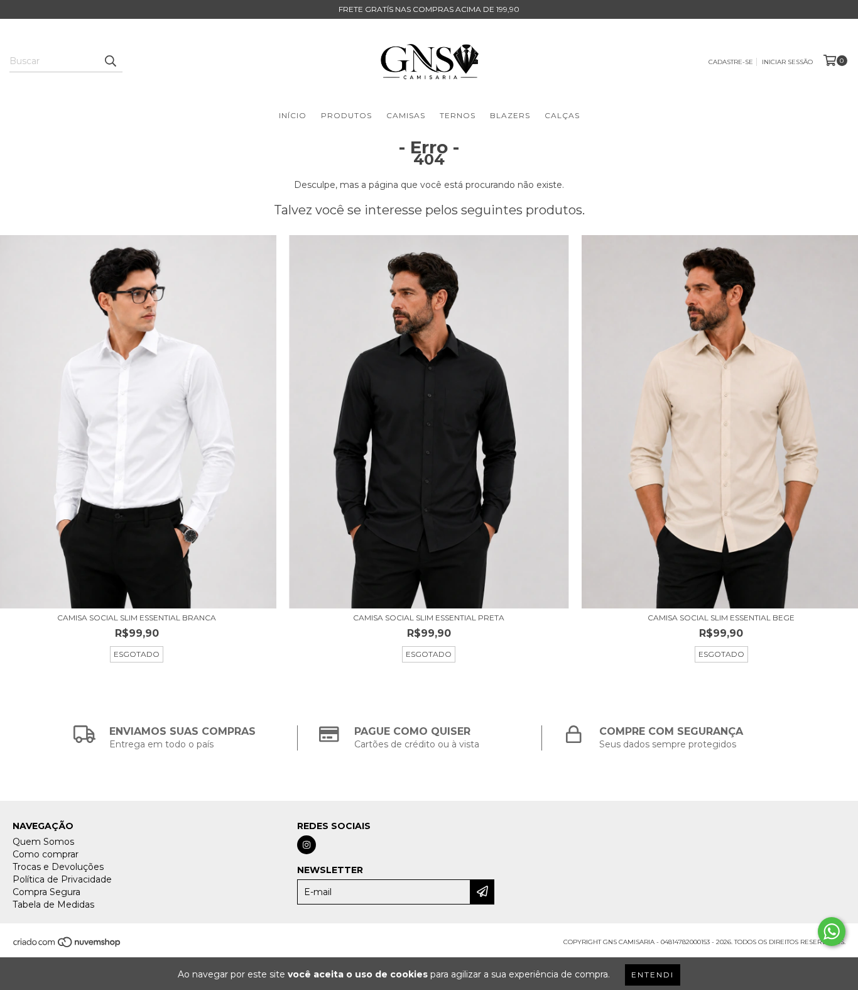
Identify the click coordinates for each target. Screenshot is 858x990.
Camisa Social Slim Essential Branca (136, 617)
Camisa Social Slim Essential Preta (428, 617)
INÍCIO (293, 115)
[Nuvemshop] (67, 946)
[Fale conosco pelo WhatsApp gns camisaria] (831, 931)
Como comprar (46, 854)
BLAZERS (510, 115)
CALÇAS (562, 115)
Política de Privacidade (62, 879)
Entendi (652, 974)
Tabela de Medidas (53, 904)
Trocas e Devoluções (58, 866)
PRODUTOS (346, 115)
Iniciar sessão (787, 62)
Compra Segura (46, 892)
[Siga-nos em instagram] (306, 844)
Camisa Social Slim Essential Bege (721, 617)
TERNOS (457, 115)
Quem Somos (43, 841)
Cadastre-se (731, 62)
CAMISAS (405, 115)
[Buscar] (109, 61)
